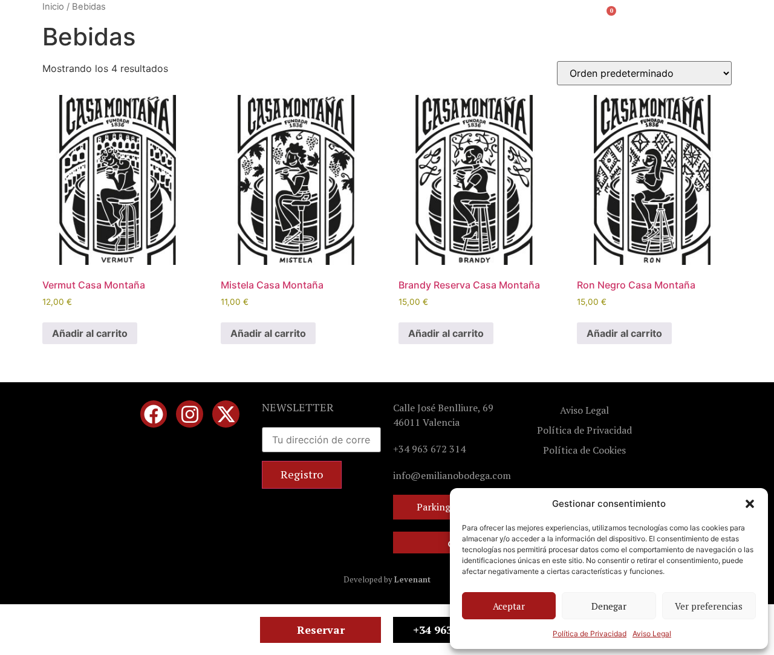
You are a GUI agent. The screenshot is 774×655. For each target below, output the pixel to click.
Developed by (387, 579)
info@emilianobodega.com (452, 475)
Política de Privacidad (589, 633)
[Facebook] (153, 414)
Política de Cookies (584, 450)
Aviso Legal (652, 633)
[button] (750, 504)
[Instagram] (189, 414)
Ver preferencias (709, 606)
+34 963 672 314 (429, 448)
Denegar (608, 606)
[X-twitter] (225, 414)
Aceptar (509, 606)
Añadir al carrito (90, 333)
